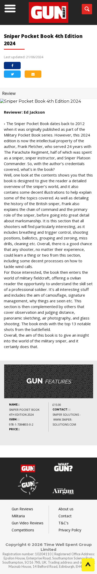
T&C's (63, 522)
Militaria (18, 515)
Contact (65, 515)
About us (65, 508)
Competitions (23, 529)
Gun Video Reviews (27, 522)
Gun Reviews (22, 508)
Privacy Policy (69, 529)
